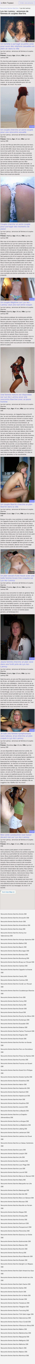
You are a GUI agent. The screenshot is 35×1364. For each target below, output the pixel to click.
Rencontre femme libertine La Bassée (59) (15, 1111)
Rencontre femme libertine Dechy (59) (13, 1005)
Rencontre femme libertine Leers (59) (13, 1150)
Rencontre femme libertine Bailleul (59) (14, 943)
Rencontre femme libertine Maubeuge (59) (15, 1190)
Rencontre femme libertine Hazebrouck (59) (15, 1096)
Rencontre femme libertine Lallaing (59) (14, 1129)
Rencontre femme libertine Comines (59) (14, 980)
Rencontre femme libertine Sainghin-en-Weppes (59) (17, 1265)
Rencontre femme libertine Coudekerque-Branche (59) (17, 992)
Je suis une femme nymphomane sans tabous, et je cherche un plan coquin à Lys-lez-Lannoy (16, 735)
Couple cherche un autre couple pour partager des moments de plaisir (15, 226)
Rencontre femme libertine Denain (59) (14, 1009)
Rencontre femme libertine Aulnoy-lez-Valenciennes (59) (14, 934)
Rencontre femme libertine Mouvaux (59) (14, 1201)
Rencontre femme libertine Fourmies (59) (14, 1060)
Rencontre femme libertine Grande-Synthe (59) (16, 1077)
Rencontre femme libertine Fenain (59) (13, 1039)
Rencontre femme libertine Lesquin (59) (14, 1153)
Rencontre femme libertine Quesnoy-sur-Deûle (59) (16, 1236)
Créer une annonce (26, 3)
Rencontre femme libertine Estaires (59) (14, 1027)
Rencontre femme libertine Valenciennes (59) (16, 1318)
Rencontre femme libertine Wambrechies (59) (16, 1333)
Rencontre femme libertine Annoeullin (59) (15, 918)
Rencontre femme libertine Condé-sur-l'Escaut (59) (16, 985)
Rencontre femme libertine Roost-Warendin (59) (17, 1256)
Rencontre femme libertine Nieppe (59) (14, 1212)
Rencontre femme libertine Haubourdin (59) (15, 1088)
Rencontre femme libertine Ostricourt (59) (15, 1223)
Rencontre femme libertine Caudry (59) (14, 976)
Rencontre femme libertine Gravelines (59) (15, 1081)
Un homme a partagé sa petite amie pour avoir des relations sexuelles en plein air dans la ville (17, 46)
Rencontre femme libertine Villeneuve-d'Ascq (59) (17, 1325)
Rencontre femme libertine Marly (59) (13, 1180)
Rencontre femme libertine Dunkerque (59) (15, 1020)
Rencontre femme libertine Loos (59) (13, 1168)
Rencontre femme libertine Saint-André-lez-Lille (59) (17, 1279)
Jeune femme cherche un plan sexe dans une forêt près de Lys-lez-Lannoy (16, 664)
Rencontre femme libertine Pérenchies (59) (15, 1231)
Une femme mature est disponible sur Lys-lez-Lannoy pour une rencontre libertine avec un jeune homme (16, 398)
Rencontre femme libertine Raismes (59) (14, 1245)
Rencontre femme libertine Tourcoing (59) (15, 1310)
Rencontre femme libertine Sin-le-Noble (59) (16, 1295)
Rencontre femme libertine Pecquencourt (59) (16, 1227)
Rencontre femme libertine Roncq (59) (13, 1253)
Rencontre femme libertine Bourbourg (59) (15, 958)
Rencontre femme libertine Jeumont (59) (14, 1107)
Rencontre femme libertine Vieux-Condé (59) (16, 1322)
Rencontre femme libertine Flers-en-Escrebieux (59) (17, 1050)
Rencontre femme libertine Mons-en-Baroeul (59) (17, 1198)
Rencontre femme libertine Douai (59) (13, 1012)
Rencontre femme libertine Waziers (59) (14, 1352)
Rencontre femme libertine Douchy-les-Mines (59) (17, 1016)
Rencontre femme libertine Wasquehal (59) (15, 1337)
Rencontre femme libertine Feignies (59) (14, 1035)
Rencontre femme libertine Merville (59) (14, 1194)
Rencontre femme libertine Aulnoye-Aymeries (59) (17, 939)
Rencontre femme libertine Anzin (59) (13, 921)
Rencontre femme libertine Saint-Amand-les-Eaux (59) (17, 1272)
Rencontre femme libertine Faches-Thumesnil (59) (17, 1031)
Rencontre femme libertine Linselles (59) (14, 1161)
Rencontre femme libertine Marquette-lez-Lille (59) (16, 1185)
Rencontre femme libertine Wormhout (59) (15, 1355)
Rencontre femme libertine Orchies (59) (14, 1219)
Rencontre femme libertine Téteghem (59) (15, 1307)
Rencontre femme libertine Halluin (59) (14, 1084)
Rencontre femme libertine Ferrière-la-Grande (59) (16, 1044)
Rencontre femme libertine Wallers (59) (14, 1329)
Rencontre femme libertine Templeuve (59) (15, 1303)
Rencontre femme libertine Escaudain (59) (15, 1024)
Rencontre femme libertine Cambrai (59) (14, 966)
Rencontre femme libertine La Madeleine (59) (16, 1125)
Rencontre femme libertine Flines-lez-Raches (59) (17, 1056)
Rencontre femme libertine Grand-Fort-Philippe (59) (16, 1071)
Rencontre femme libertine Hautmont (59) (14, 1092)
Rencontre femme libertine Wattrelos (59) (14, 1344)
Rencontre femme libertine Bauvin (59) (13, 947)
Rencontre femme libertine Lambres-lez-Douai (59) (16, 1137)
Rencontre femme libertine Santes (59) (14, 1288)
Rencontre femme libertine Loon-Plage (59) (15, 1165)
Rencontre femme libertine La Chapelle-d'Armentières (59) (14, 1116)
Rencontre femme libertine (9, 8)
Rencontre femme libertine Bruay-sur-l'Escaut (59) (17, 962)
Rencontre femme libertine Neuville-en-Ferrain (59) (16, 1206)
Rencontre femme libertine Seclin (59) (13, 1292)
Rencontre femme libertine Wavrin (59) (13, 1348)
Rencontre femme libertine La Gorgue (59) (15, 1121)
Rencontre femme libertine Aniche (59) (14, 914)
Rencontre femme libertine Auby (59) (13, 929)
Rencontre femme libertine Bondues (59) (14, 954)
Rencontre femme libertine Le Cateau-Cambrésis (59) (17, 1144)
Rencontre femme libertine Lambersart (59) (15, 1132)
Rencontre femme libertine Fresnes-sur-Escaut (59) (16, 1065)
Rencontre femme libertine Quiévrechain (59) (16, 1241)
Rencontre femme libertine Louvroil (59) (14, 1172)
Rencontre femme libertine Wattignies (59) (15, 1340)
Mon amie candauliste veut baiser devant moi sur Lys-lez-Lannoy (16, 836)
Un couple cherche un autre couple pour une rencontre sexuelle (16, 131)
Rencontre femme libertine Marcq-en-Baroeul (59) (17, 1176)
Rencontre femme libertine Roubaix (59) (14, 1260)
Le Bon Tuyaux (7, 3)
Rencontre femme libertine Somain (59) (14, 1299)
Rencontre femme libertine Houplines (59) (15, 1103)
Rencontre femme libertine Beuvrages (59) (15, 951)
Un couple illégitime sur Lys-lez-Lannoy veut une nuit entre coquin (16, 303)
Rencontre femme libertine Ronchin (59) (14, 1249)
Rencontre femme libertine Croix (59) (13, 997)
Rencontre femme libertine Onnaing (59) (14, 1216)
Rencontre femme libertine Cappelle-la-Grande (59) (16, 971)
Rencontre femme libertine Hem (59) (13, 1099)
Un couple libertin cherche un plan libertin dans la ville (16, 505)
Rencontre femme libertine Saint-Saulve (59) (15, 1284)
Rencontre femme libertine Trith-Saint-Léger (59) (17, 1314)
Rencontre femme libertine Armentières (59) (15, 925)
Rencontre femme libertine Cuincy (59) (14, 1001)
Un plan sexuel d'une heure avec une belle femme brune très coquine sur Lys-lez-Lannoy (17, 578)
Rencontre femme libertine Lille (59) (13, 1157)
